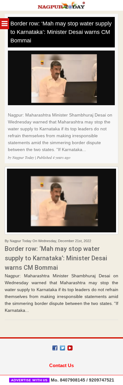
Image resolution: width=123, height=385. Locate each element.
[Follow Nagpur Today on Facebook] (54, 347)
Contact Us (61, 365)
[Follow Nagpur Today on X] (62, 347)
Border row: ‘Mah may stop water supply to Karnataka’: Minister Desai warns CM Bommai (61, 32)
